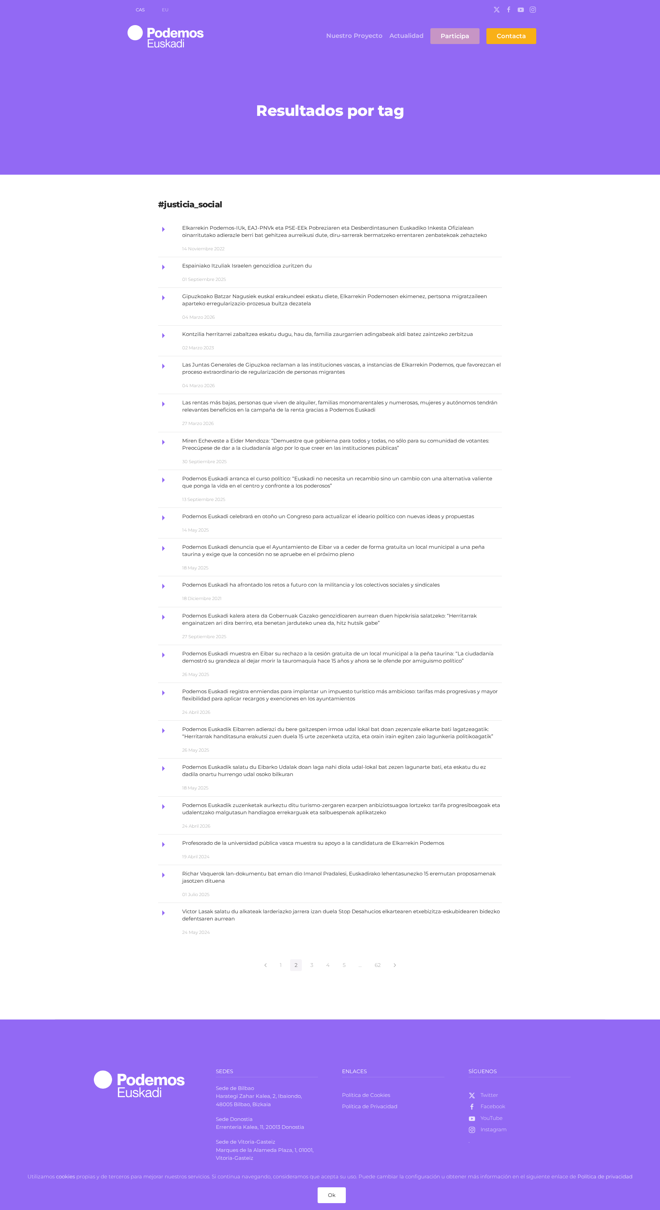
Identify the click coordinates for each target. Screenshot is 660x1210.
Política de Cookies (366, 1095)
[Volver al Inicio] (167, 36)
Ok (332, 1195)
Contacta (511, 36)
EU (165, 9)
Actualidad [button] (406, 36)
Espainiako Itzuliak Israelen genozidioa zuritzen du (247, 265)
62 (378, 965)
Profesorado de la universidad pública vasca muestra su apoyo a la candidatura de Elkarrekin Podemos (313, 843)
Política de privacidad (605, 1176)
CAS (140, 9)
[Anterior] (265, 965)
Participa (455, 36)
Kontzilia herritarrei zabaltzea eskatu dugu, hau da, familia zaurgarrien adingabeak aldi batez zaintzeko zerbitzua (327, 334)
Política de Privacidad (369, 1106)
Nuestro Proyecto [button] (354, 36)
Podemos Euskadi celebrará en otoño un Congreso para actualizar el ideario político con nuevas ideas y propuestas (328, 516)
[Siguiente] (394, 965)
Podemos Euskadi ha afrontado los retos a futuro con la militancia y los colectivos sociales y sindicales (311, 584)
